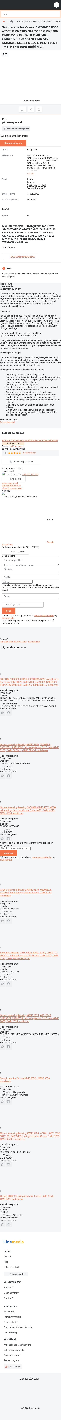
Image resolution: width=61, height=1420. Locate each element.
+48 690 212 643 (30, 474)
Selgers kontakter (12, 1267)
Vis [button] (20, 474)
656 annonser (17, 446)
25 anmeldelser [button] (29, 453)
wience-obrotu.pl (10, 483)
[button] (56, 5)
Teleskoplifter (33, 641)
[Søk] (57, 14)
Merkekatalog (10, 1332)
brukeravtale (8, 618)
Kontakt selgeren (13, 143)
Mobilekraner (20, 641)
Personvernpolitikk (12, 1317)
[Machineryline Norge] (20, 5)
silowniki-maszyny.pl (12, 488)
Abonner (8, 853)
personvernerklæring (44, 615)
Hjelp (6, 1262)
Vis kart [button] (50, 519)
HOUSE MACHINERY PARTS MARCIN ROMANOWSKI (30, 440)
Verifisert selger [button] (13, 443)
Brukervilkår (9, 1311)
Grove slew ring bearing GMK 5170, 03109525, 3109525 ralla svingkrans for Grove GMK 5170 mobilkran (26, 892)
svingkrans (32, 149)
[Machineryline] (11, 21)
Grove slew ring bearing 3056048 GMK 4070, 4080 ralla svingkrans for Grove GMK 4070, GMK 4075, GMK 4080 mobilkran (28, 810)
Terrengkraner (7, 641)
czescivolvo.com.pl (11, 485)
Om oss (7, 1256)
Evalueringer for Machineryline (18, 1327)
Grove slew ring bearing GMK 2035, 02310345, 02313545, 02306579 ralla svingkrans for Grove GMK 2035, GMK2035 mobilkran (29, 1018)
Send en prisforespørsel (18, 129)
